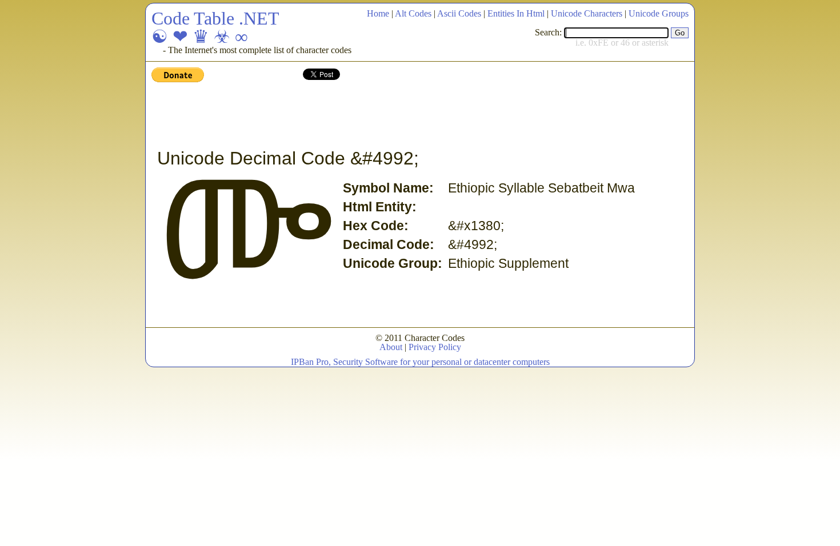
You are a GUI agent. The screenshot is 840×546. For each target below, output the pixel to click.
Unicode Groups (659, 13)
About (390, 347)
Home (378, 13)
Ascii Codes (459, 13)
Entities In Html (516, 13)
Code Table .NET (215, 18)
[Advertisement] (359, 116)
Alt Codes (413, 13)
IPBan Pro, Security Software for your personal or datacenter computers (420, 362)
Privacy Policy (435, 347)
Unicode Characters (586, 13)
